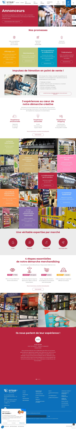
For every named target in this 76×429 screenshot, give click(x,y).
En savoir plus (9, 62)
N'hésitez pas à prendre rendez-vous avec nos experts (55, 94)
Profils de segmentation (65, 396)
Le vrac (37, 397)
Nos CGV (63, 406)
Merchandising (26, 400)
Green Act (38, 399)
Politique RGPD (21, 426)
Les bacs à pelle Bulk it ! (53, 398)
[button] (36, 379)
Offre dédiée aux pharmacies (65, 393)
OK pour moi (22, 422)
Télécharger (38, 134)
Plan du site (6, 426)
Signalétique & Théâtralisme (39, 391)
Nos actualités (65, 401)
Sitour (24, 392)
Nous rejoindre (65, 403)
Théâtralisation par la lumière (40, 402)
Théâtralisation (39, 393)
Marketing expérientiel (64, 399)
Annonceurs (25, 394)
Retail (24, 396)
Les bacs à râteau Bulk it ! (53, 393)
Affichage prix (26, 398)
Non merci (5, 422)
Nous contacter (65, 405)
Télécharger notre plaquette (12, 21)
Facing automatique (40, 395)
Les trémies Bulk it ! (53, 395)
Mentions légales (13, 426)
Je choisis (13, 422)
